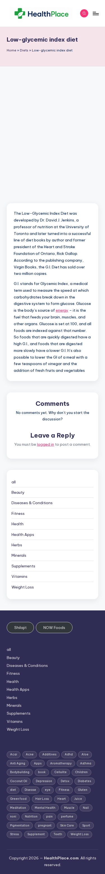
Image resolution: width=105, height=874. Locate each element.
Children (81, 772)
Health (17, 523)
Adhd (69, 754)
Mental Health (45, 808)
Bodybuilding (19, 772)
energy (62, 310)
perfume (67, 816)
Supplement (36, 834)
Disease (30, 790)
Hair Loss (42, 799)
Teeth (57, 834)
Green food (18, 799)
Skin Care (67, 825)
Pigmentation (19, 825)
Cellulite (60, 772)
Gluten (82, 790)
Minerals (18, 555)
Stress (14, 834)
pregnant (45, 825)
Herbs (16, 544)
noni (13, 816)
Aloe (84, 754)
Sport (86, 825)
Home (11, 50)
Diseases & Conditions (32, 502)
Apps (37, 763)
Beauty (18, 492)
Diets (24, 50)
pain (49, 816)
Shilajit (20, 627)
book (42, 772)
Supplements (23, 566)
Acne (30, 754)
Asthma (85, 763)
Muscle (69, 808)
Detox (65, 781)
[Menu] (95, 13)
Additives (49, 754)
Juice (78, 799)
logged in (45, 444)
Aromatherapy (61, 763)
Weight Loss (22, 587)
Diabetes (84, 781)
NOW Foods (54, 627)
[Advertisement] (52, 122)
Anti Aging (17, 763)
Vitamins (19, 576)
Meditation (18, 808)
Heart (61, 799)
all (13, 481)
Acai (13, 754)
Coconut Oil (18, 781)
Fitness (18, 513)
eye (47, 790)
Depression (44, 781)
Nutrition (31, 816)
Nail (86, 808)
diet (13, 790)
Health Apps (22, 534)
